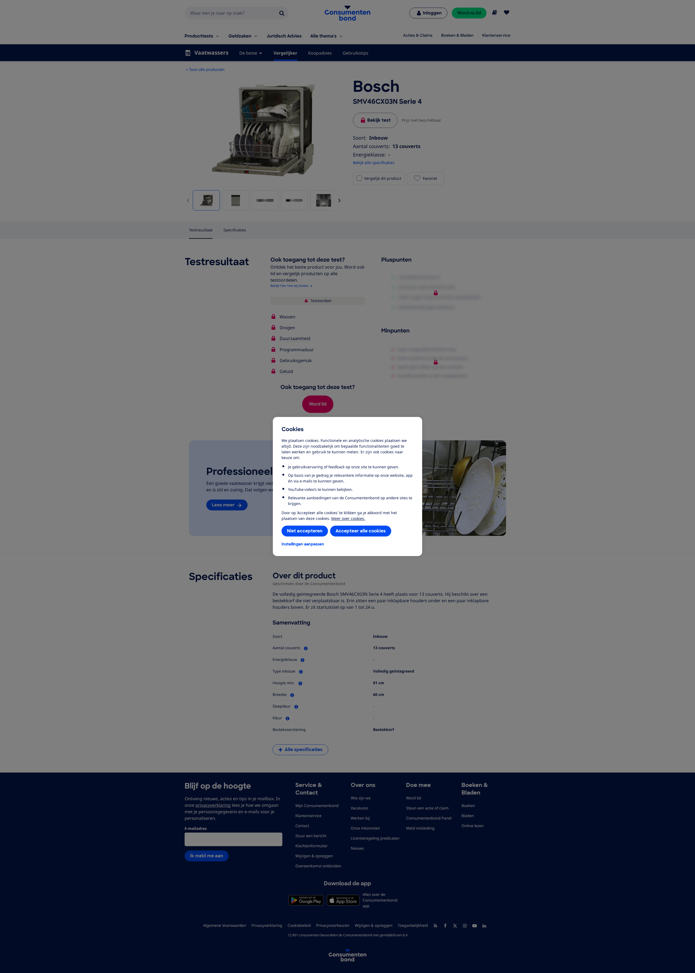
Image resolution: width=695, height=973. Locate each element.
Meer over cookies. (348, 518)
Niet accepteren (305, 531)
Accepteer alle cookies (361, 531)
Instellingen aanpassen (303, 544)
